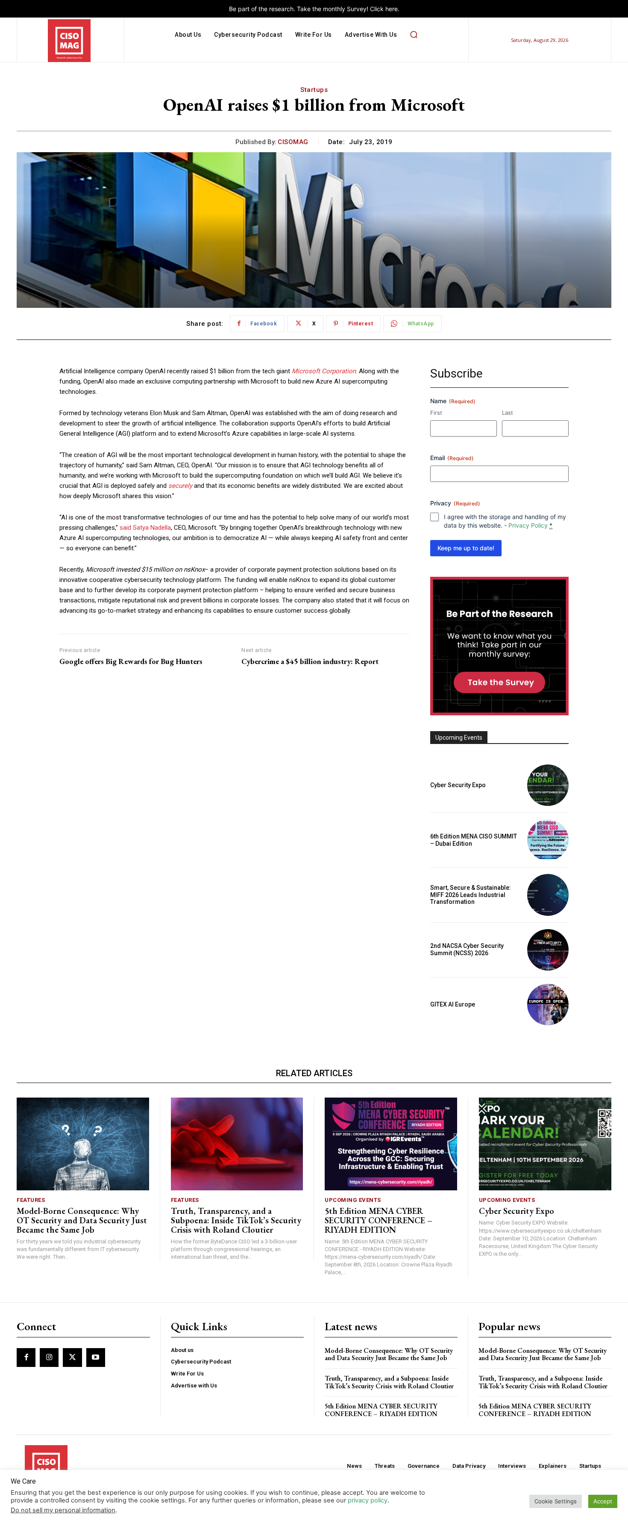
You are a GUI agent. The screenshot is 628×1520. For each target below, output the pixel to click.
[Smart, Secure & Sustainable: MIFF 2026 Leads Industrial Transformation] (548, 894)
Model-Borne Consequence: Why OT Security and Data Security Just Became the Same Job (82, 1220)
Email (452, 457)
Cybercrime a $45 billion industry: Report (310, 661)
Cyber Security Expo (458, 785)
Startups (314, 90)
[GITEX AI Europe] (548, 1004)
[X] (72, 1357)
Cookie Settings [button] (555, 1501)
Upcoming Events (353, 1200)
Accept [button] (602, 1501)
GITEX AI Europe (452, 1004)
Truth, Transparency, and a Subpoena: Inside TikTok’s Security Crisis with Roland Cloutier (236, 1220)
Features (31, 1200)
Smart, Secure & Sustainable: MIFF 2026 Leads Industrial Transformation (470, 895)
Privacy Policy (528, 525)
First (436, 412)
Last (507, 412)
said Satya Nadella (145, 527)
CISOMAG (293, 142)
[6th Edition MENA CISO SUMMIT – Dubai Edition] (548, 840)
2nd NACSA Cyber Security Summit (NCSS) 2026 (467, 949)
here (391, 8)
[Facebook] (26, 1357)
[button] (413, 35)
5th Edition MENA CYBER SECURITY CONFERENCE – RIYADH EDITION (378, 1220)
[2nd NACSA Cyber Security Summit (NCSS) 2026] (548, 950)
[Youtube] (95, 1357)
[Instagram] (49, 1357)
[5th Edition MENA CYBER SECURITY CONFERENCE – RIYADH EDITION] (391, 1144)
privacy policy (367, 1500)
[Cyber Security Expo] (548, 785)
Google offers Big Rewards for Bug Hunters (130, 661)
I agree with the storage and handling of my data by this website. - (505, 521)
